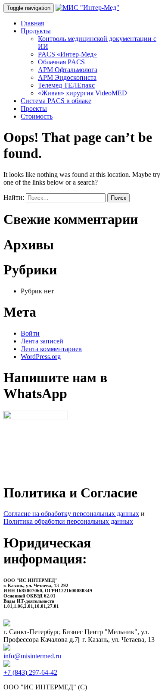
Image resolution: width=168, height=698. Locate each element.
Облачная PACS (61, 62)
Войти (30, 333)
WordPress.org (41, 356)
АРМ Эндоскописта (67, 77)
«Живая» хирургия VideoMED (82, 93)
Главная (32, 23)
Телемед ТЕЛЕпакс (66, 85)
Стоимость (37, 116)
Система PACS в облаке (56, 100)
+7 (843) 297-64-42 (30, 672)
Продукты (36, 31)
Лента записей (42, 341)
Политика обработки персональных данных (68, 521)
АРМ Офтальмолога (67, 69)
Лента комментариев (51, 348)
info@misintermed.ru (32, 656)
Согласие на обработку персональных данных (71, 513)
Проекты (34, 108)
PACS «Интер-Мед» (67, 54)
